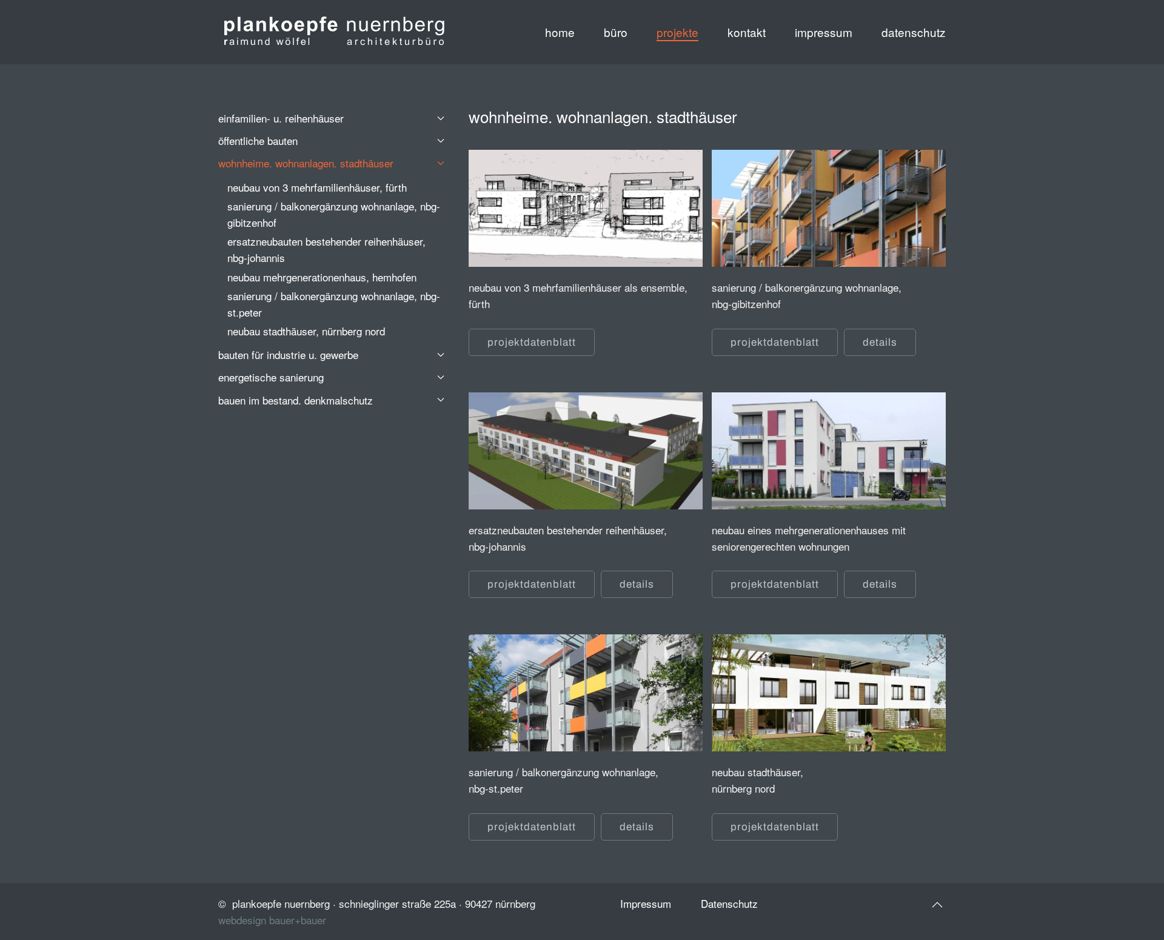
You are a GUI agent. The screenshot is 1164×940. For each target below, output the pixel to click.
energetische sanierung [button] (271, 376)
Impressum (645, 903)
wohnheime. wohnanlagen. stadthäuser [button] (305, 162)
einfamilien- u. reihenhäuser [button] (281, 118)
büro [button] (615, 32)
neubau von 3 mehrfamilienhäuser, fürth (317, 187)
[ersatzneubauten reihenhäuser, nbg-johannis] (586, 443)
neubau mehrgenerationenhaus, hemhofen (321, 276)
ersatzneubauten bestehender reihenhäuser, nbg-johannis (326, 249)
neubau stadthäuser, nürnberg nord (306, 330)
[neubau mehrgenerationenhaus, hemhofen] (829, 443)
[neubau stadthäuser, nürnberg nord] (829, 685)
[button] (937, 905)
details (880, 342)
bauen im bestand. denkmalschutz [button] (295, 400)
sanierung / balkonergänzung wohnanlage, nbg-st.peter (333, 304)
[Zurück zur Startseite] (333, 32)
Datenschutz (729, 903)
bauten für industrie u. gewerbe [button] (288, 354)
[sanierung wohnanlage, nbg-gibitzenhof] (829, 200)
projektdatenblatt (531, 342)
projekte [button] (677, 32)
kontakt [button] (747, 32)
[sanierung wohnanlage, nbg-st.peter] (586, 685)
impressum (823, 32)
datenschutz (913, 32)
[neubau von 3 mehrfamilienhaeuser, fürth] (586, 200)
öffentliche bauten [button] (258, 140)
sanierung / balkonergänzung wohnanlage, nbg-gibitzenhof (333, 214)
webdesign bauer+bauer (272, 919)
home (560, 32)
